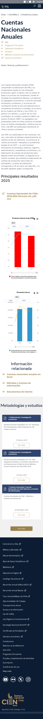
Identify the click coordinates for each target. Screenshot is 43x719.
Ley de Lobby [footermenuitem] (8, 614)
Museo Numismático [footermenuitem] (11, 555)
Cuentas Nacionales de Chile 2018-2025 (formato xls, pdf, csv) (22, 196)
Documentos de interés (19, 391)
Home (3, 65)
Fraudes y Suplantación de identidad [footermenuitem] (18, 658)
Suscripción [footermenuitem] (8, 662)
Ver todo (21, 445)
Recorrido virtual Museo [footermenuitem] (13, 590)
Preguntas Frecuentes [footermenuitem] (12, 654)
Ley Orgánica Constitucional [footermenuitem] (15, 619)
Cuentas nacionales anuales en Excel (24, 375)
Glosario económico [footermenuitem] (11, 636)
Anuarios (8, 51)
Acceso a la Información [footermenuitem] (13, 609)
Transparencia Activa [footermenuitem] (12, 605)
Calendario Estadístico (14, 48)
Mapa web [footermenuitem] (7, 671)
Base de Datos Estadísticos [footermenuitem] (14, 561)
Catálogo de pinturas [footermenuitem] (12, 579)
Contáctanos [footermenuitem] (8, 641)
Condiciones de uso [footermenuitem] (11, 667)
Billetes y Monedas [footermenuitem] (11, 550)
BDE (6, 42)
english (40, 2)
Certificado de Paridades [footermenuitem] (13, 631)
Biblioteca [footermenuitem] (7, 567)
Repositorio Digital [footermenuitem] (11, 573)
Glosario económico (13, 58)
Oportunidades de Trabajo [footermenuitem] (14, 601)
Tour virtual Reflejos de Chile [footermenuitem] (15, 596)
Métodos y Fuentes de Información (19, 55)
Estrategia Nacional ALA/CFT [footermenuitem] (15, 625)
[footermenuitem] (5, 679)
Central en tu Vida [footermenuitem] (10, 544)
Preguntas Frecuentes (14, 45)
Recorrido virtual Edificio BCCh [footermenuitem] (16, 585)
